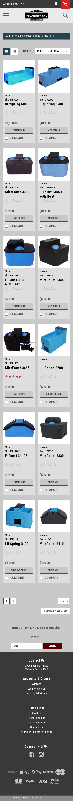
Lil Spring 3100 (16, 544)
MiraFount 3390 (17, 192)
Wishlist (36, 684)
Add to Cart (19, 218)
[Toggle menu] (6, 15)
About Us (36, 713)
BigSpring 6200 (51, 104)
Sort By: (27, 50)
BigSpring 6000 (17, 104)
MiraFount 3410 (52, 544)
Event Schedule (36, 718)
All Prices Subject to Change (36, 732)
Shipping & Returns (36, 693)
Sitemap (36, 797)
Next (62, 601)
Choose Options (54, 394)
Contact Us (36, 727)
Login (31, 688)
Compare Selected (55, 610)
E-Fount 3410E (16, 456)
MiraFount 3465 (17, 368)
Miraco (8, 95)
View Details (19, 130)
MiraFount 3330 (52, 456)
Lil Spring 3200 (51, 368)
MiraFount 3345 (52, 280)
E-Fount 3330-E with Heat (17, 282)
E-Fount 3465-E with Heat (51, 194)
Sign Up (41, 688)
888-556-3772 (16, 3)
